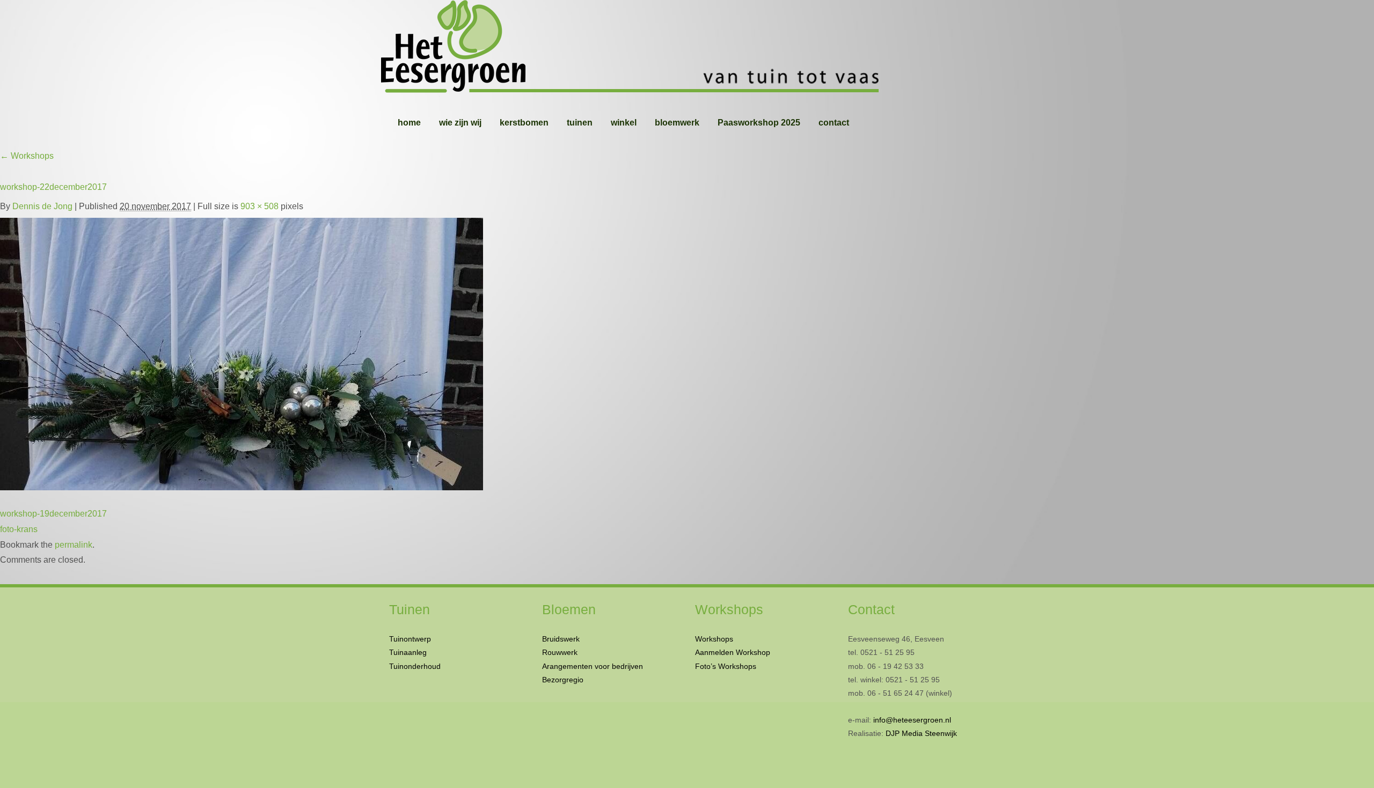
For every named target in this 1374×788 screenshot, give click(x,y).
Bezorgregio (562, 679)
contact (833, 122)
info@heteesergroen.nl (912, 720)
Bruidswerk (561, 639)
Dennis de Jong (42, 206)
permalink (73, 544)
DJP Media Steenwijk (921, 733)
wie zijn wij (460, 122)
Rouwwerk (560, 652)
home (409, 122)
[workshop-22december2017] (241, 351)
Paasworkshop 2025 (759, 122)
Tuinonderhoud (415, 666)
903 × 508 (259, 206)
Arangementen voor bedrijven (592, 666)
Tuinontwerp (410, 639)
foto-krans (19, 529)
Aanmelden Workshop (732, 652)
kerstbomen (524, 122)
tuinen (580, 122)
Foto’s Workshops (725, 666)
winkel (624, 122)
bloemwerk (677, 122)
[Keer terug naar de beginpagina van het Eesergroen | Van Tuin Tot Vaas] (687, 48)
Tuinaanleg (408, 652)
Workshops (27, 155)
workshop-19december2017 (53, 513)
